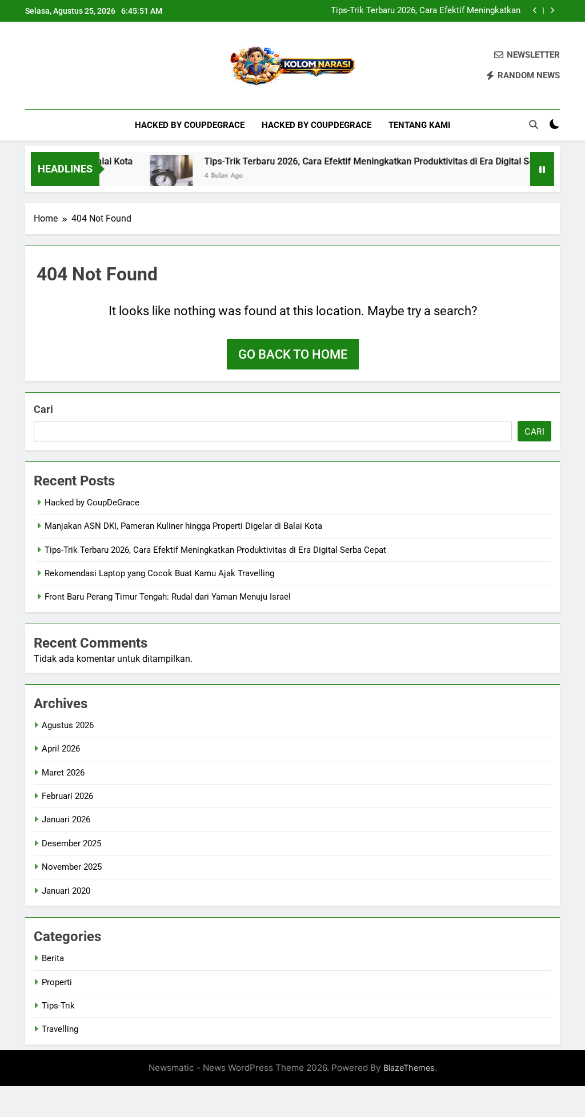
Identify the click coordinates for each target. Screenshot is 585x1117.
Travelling (60, 1029)
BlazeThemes (409, 1067)
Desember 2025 (71, 843)
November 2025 (72, 867)
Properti (57, 982)
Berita (53, 958)
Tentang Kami (419, 125)
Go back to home (292, 354)
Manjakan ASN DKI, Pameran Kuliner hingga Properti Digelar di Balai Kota (183, 526)
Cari (43, 409)
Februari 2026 (67, 796)
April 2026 (61, 749)
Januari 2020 (66, 891)
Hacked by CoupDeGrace (190, 125)
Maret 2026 (63, 773)
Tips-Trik (58, 1006)
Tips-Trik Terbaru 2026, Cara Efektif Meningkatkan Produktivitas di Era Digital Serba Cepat (375, 161)
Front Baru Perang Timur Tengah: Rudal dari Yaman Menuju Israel (168, 597)
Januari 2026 (66, 819)
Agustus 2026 (68, 725)
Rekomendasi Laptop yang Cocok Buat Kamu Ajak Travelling (425, 12)
